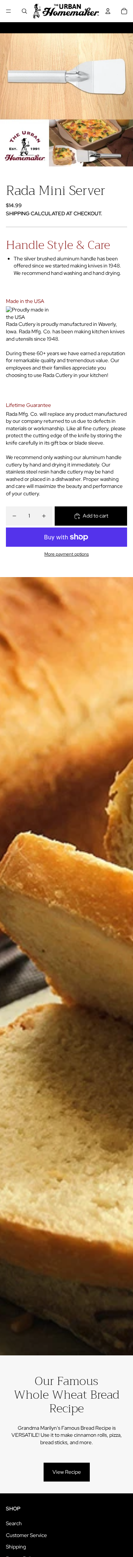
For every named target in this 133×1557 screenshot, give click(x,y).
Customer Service (26, 1535)
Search (14, 1523)
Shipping (16, 1546)
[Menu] (8, 11)
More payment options (66, 554)
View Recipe (66, 1472)
